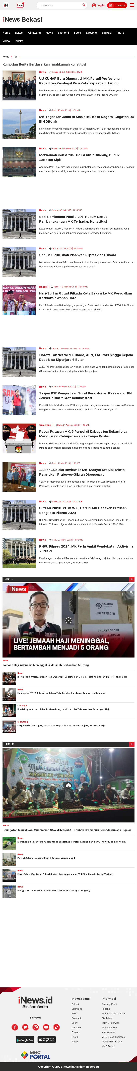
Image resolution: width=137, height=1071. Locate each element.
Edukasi (107, 32)
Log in (101, 5)
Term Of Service (110, 1022)
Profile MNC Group (112, 1041)
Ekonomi (63, 32)
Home (6, 32)
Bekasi (19, 32)
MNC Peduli (108, 1046)
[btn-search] (84, 5)
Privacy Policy (109, 1027)
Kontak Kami (108, 1032)
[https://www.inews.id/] (22, 19)
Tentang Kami (109, 1004)
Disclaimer (107, 1018)
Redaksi (106, 1008)
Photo (120, 32)
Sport (77, 32)
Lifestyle (91, 32)
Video (6, 41)
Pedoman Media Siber (114, 1013)
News (49, 32)
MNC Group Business (113, 1036)
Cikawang (34, 32)
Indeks (19, 41)
